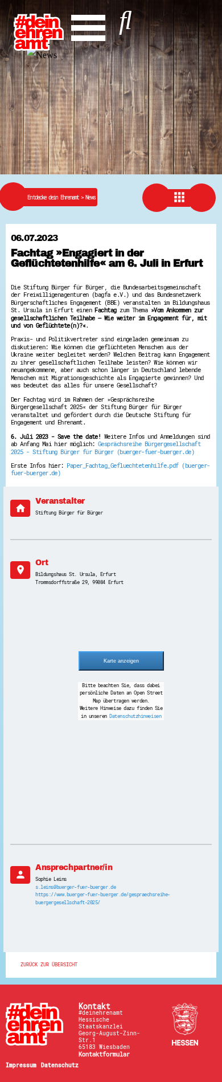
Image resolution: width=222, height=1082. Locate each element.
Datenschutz (60, 1065)
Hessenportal (185, 1024)
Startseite (37, 1024)
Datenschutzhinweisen (135, 716)
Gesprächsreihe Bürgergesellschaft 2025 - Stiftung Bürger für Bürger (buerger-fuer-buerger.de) (105, 448)
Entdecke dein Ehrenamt (56, 197)
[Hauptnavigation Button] (88, 25)
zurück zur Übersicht (48, 964)
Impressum (21, 1065)
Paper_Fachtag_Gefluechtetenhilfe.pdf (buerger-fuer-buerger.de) (110, 469)
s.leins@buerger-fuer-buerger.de (75, 887)
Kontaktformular (104, 1054)
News (89, 197)
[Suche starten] (125, 17)
